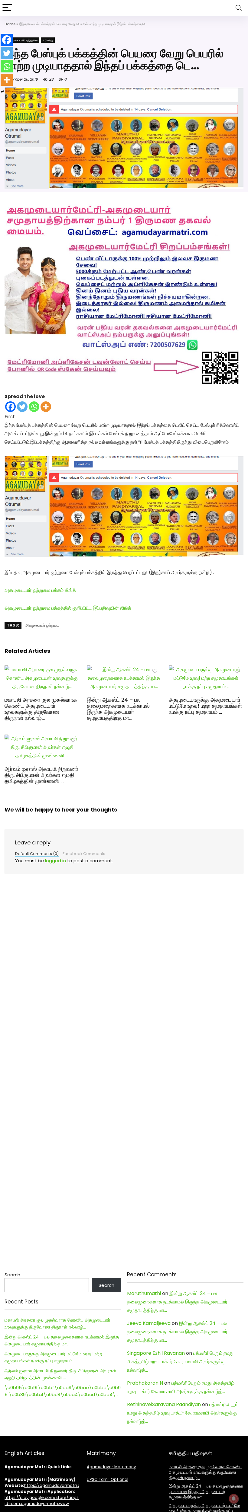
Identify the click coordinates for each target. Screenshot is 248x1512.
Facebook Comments (84, 853)
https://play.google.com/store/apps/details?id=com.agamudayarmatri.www (51, 1501)
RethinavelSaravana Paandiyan (164, 1404)
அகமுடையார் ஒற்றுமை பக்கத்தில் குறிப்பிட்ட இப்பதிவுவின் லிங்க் (68, 607)
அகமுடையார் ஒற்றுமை (22, 40)
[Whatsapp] (34, 406)
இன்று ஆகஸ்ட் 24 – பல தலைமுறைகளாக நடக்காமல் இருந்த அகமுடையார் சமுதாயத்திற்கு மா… (118, 709)
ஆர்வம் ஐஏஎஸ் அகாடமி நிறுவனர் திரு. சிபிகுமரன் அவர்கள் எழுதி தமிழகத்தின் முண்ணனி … (41, 775)
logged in (55, 860)
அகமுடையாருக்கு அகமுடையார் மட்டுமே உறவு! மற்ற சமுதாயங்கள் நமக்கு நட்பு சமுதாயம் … (205, 706)
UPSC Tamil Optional (107, 1479)
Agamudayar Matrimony (111, 1467)
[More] (46, 406)
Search (12, 1274)
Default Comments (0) (37, 853)
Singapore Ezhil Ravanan (156, 1353)
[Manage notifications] (234, 1499)
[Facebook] (10, 406)
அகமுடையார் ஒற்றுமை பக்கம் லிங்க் (40, 590)
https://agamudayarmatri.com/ (56, 1485)
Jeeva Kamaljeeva (149, 1323)
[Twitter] (22, 406)
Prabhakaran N (145, 1383)
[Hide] (2, 91)
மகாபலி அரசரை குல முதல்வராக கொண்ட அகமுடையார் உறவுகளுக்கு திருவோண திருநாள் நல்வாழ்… (41, 709)
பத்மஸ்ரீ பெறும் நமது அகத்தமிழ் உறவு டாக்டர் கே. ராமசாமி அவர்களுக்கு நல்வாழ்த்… (180, 1361)
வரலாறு (48, 40)
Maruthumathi (144, 1293)
